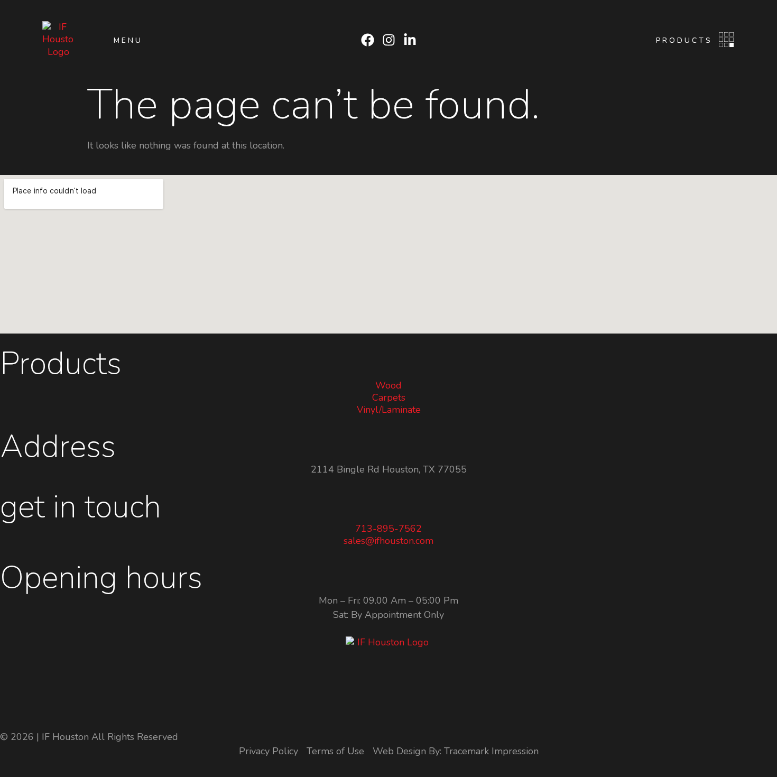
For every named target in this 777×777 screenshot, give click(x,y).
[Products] (726, 39)
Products (684, 40)
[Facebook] (367, 40)
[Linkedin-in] (410, 40)
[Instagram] (388, 40)
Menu (128, 40)
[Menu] (95, 39)
